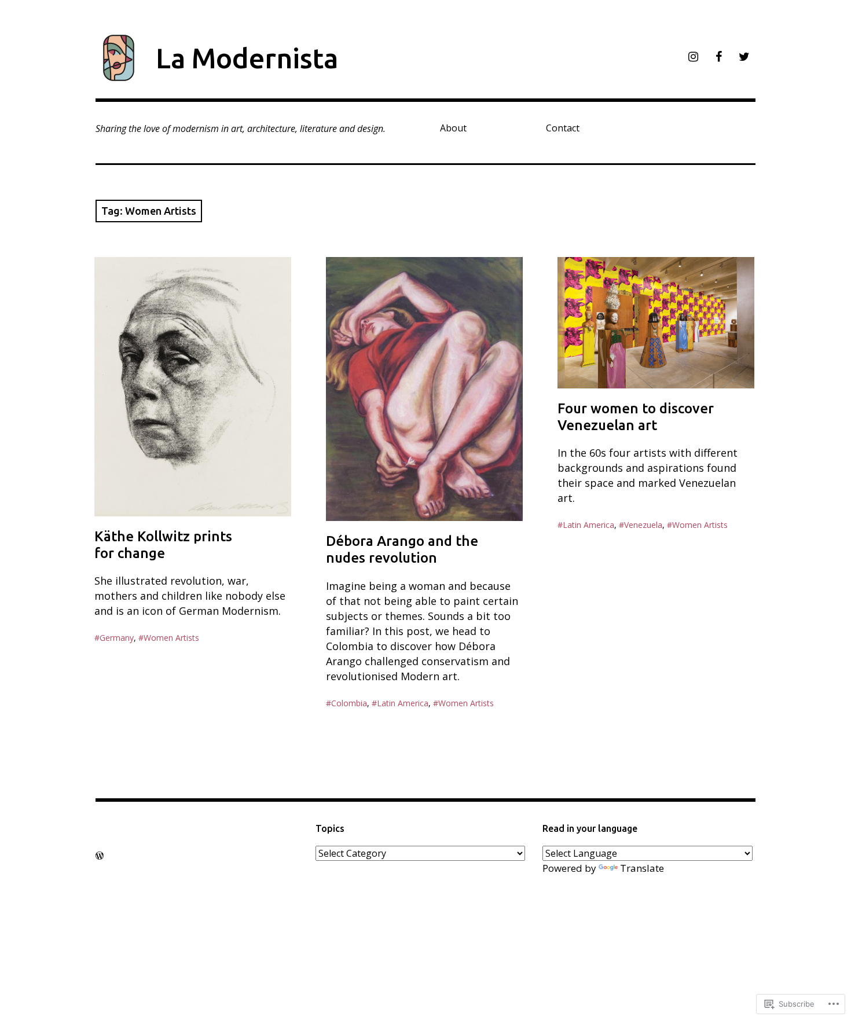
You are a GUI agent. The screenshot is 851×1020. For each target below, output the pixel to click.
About (453, 128)
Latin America (402, 703)
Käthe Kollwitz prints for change (163, 545)
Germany (117, 637)
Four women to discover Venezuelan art (635, 417)
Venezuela (643, 524)
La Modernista (247, 58)
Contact (562, 128)
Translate (642, 868)
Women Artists (171, 637)
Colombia (349, 703)
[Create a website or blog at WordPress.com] (100, 855)
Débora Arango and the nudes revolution (402, 549)
